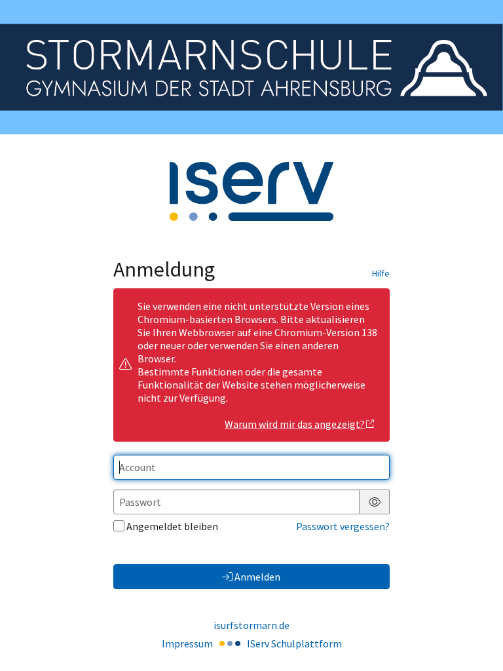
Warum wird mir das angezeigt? (295, 424)
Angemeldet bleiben (172, 526)
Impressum (187, 643)
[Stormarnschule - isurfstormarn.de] (251, 67)
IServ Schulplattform (294, 643)
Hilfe (381, 273)
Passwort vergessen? (343, 526)
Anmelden (257, 576)
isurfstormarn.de (251, 625)
